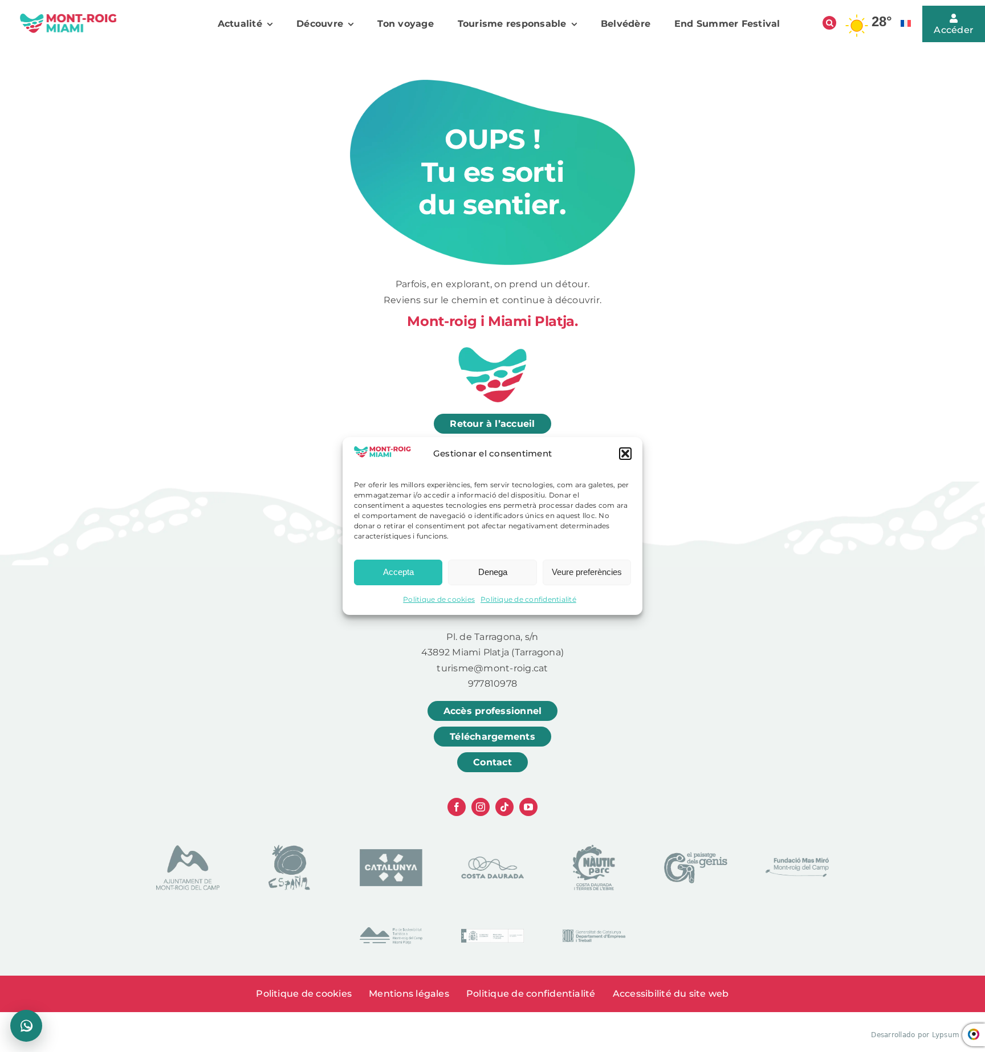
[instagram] (480, 807)
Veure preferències (587, 572)
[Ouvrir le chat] (26, 1026)
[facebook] (456, 807)
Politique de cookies (439, 599)
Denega (492, 572)
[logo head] (68, 16)
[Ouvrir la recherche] (829, 23)
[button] (625, 453)
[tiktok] (504, 807)
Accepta (398, 572)
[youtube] (528, 807)
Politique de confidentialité (528, 599)
